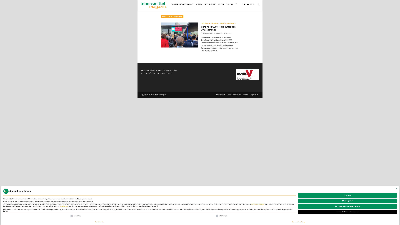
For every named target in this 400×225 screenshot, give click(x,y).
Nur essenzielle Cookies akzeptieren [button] (347, 206)
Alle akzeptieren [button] (347, 201)
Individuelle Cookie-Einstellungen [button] (347, 212)
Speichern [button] (347, 195)
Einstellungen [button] (64, 206)
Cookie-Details (99, 222)
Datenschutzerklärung (257, 204)
